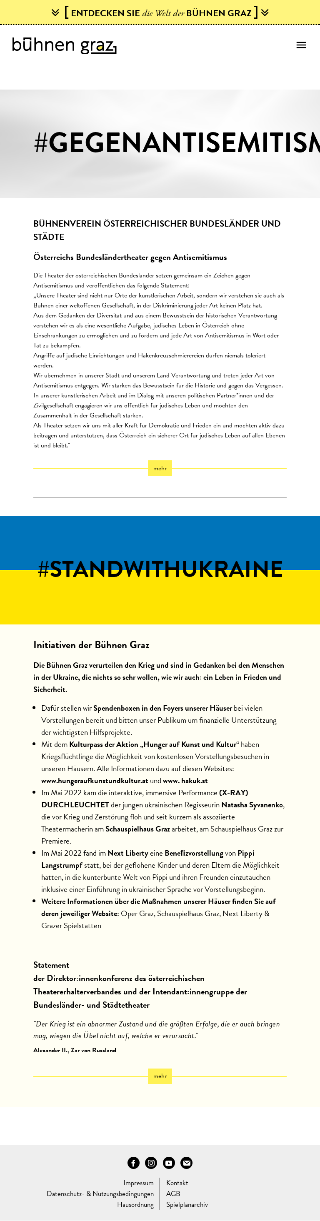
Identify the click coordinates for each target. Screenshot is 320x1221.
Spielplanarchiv (187, 1204)
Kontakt (177, 1183)
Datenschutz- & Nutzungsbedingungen (100, 1194)
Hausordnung (135, 1204)
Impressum (138, 1183)
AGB (173, 1194)
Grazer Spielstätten (71, 925)
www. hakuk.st (185, 780)
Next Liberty (242, 913)
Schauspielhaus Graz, (189, 913)
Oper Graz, (139, 913)
